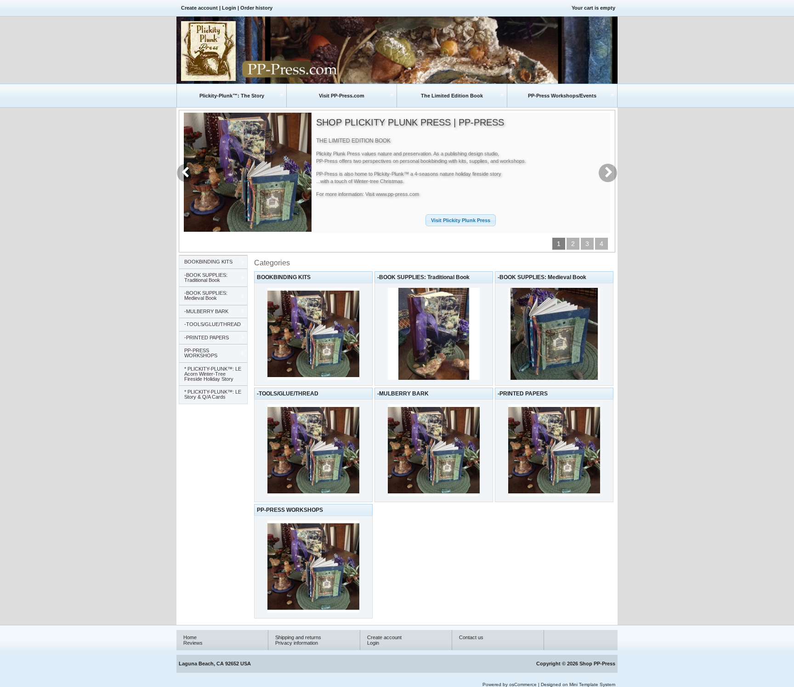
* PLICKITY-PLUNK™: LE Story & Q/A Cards (212, 394)
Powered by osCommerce (509, 684)
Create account (199, 8)
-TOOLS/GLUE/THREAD (287, 393)
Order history (256, 8)
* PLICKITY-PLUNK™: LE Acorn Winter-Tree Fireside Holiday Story (212, 374)
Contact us (471, 637)
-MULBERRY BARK (403, 393)
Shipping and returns (298, 637)
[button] (460, 220)
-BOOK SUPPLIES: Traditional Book (423, 277)
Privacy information (296, 643)
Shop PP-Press (597, 663)
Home (190, 637)
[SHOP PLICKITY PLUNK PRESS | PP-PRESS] (248, 229)
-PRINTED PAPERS (523, 393)
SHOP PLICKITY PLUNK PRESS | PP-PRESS (410, 122)
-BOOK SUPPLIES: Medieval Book (542, 277)
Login (229, 8)
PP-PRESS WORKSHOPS (290, 510)
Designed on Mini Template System (578, 684)
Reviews (193, 643)
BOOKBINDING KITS (284, 277)
